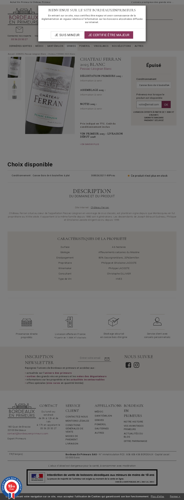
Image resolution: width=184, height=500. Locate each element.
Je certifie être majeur (108, 35)
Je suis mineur (67, 35)
